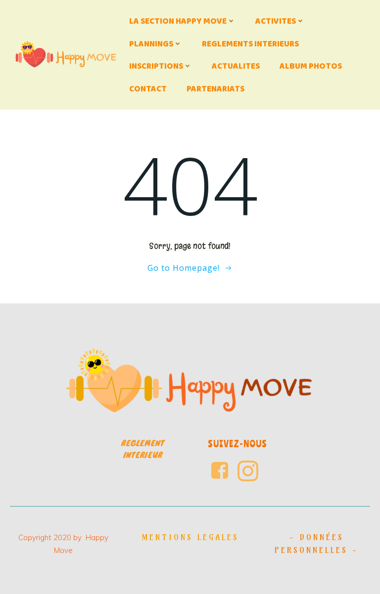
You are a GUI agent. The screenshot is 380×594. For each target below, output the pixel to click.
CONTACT (148, 89)
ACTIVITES (275, 21)
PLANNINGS (151, 44)
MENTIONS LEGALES (190, 537)
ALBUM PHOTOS (311, 66)
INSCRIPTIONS (156, 66)
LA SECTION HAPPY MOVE (178, 21)
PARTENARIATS (215, 89)
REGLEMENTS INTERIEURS (250, 44)
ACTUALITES (236, 66)
